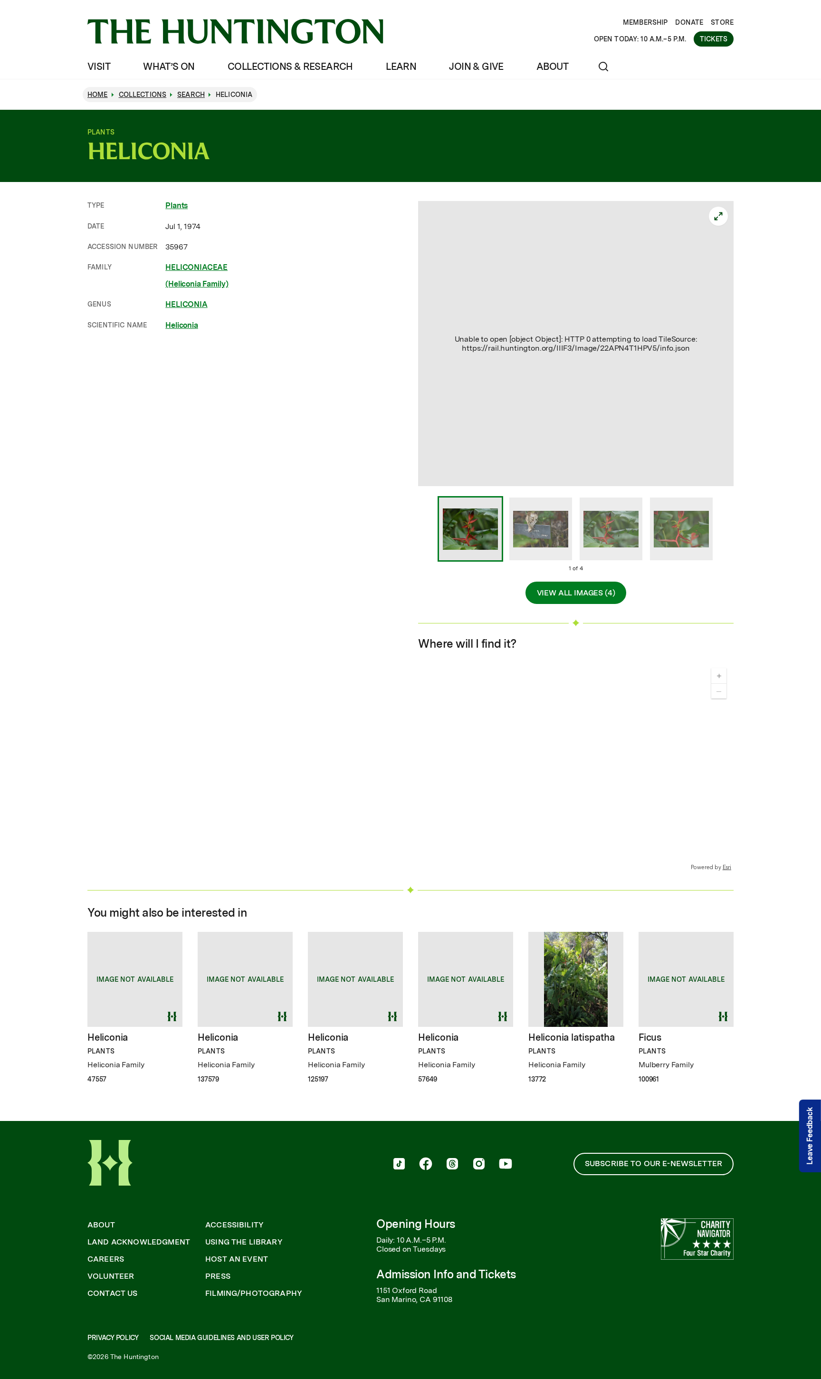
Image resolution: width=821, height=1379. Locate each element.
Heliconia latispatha (571, 1037)
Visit (98, 66)
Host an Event (236, 1259)
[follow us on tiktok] (399, 1164)
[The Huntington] (235, 31)
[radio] (470, 530)
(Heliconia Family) (196, 283)
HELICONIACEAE (196, 267)
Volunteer (110, 1276)
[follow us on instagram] (479, 1164)
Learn (401, 66)
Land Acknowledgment (138, 1242)
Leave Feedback (809, 1136)
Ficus (650, 1037)
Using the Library (244, 1242)
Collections (143, 94)
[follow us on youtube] (505, 1164)
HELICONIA (186, 304)
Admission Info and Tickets (446, 1274)
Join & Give (476, 66)
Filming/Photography (253, 1293)
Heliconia (181, 325)
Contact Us (112, 1293)
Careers (105, 1259)
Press (217, 1276)
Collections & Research (290, 66)
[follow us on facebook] (425, 1164)
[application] (576, 766)
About (552, 66)
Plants (176, 205)
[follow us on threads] (452, 1164)
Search (191, 94)
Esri (727, 867)
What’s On (169, 66)
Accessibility (234, 1225)
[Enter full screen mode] (718, 216)
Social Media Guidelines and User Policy (221, 1337)
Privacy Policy (112, 1337)
